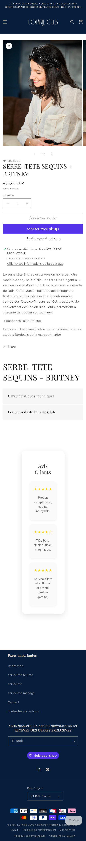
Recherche (15, 666)
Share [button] (12, 346)
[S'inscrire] (73, 741)
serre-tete (15, 684)
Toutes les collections (23, 711)
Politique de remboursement (39, 830)
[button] (5, 22)
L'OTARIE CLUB (25, 825)
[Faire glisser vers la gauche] (34, 153)
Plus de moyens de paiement (43, 238)
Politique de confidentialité (30, 836)
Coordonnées (67, 830)
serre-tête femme (20, 675)
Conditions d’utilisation (62, 836)
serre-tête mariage (21, 693)
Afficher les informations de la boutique (35, 263)
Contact (13, 702)
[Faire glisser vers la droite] (51, 153)
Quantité (8, 195)
